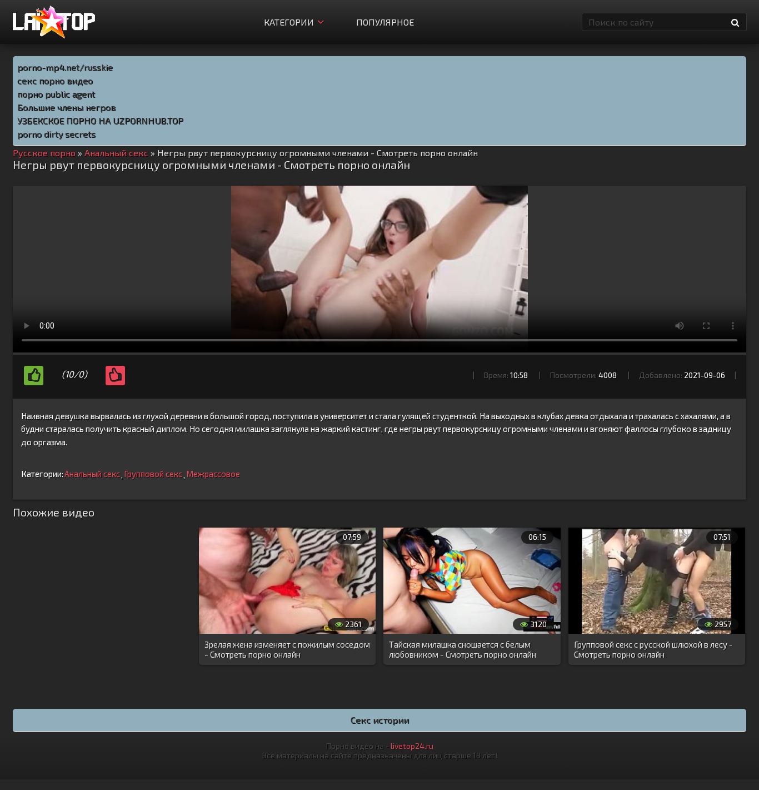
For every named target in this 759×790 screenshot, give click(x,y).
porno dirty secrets (56, 133)
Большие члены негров (66, 107)
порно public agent (56, 93)
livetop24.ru (412, 746)
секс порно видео (55, 80)
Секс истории (380, 719)
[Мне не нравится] (115, 375)
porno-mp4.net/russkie (65, 67)
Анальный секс (92, 474)
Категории (289, 22)
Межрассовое (213, 474)
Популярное (385, 22)
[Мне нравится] (33, 375)
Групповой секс (153, 474)
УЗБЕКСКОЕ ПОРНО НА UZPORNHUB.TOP (100, 120)
